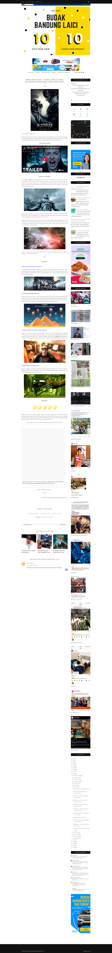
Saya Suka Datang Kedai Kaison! (79, 817)
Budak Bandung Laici (76, 877)
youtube (74, 116)
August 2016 (76, 783)
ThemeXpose (33, 951)
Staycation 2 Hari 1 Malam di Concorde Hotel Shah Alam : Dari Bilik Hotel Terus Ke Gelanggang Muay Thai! (80, 862)
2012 (73, 845)
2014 (73, 841)
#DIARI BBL (31, 72)
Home (23, 1)
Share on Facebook (33, 513)
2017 (73, 771)
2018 (73, 769)
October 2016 (76, 779)
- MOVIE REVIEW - (44, 517)
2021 (73, 763)
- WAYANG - (50, 517)
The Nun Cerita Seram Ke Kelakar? (28, 551)
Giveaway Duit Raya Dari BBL (82, 209)
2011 (73, 847)
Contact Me (39, 1)
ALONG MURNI (75, 860)
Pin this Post (58, 513)
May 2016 (75, 787)
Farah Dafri (30, 563)
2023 (73, 760)
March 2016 (75, 834)
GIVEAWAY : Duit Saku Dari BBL (82, 230)
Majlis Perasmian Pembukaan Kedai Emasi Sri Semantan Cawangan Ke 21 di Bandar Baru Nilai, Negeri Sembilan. (80, 868)
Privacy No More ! (76, 866)
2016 (73, 773)
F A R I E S (74, 872)
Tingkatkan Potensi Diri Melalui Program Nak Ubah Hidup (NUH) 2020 (80, 890)
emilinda (74, 888)
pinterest (87, 116)
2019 (73, 767)
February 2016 (76, 836)
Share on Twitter (47, 513)
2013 (73, 843)
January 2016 (76, 838)
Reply (66, 569)
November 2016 (76, 777)
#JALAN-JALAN (45, 72)
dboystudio (74, 855)
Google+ (80, 116)
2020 (73, 765)
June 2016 (75, 785)
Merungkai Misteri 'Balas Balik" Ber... (59, 551)
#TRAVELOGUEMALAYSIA (64, 72)
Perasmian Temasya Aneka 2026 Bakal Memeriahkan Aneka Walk (79, 857)
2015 (73, 839)
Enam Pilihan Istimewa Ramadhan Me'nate (81, 788)
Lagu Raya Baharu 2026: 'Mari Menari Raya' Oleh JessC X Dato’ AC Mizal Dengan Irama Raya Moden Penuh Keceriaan (80, 874)
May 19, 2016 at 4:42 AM (32, 565)
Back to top (87, 951)
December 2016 (76, 775)
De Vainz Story (75, 882)
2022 (73, 762)
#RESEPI (54, 72)
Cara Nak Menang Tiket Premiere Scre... (44, 551)
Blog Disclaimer (30, 1)
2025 (73, 758)
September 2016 (76, 781)
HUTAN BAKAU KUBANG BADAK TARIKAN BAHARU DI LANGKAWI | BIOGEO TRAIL (79, 884)
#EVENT (38, 72)
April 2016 (75, 832)
